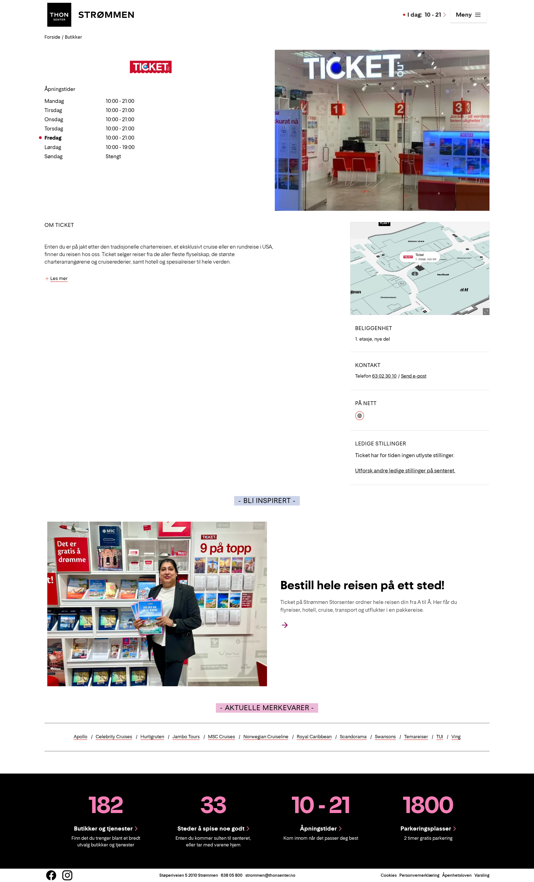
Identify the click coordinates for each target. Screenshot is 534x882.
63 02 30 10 (384, 376)
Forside (52, 37)
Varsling (482, 875)
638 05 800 (232, 875)
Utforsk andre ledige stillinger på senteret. (405, 471)
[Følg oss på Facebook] (51, 875)
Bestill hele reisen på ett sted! (362, 585)
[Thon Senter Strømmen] (90, 14)
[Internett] (359, 415)
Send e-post (413, 376)
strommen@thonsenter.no (270, 875)
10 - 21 (424, 14)
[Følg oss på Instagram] (67, 875)
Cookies (389, 875)
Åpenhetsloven (457, 875)
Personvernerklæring (419, 875)
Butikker (73, 37)
